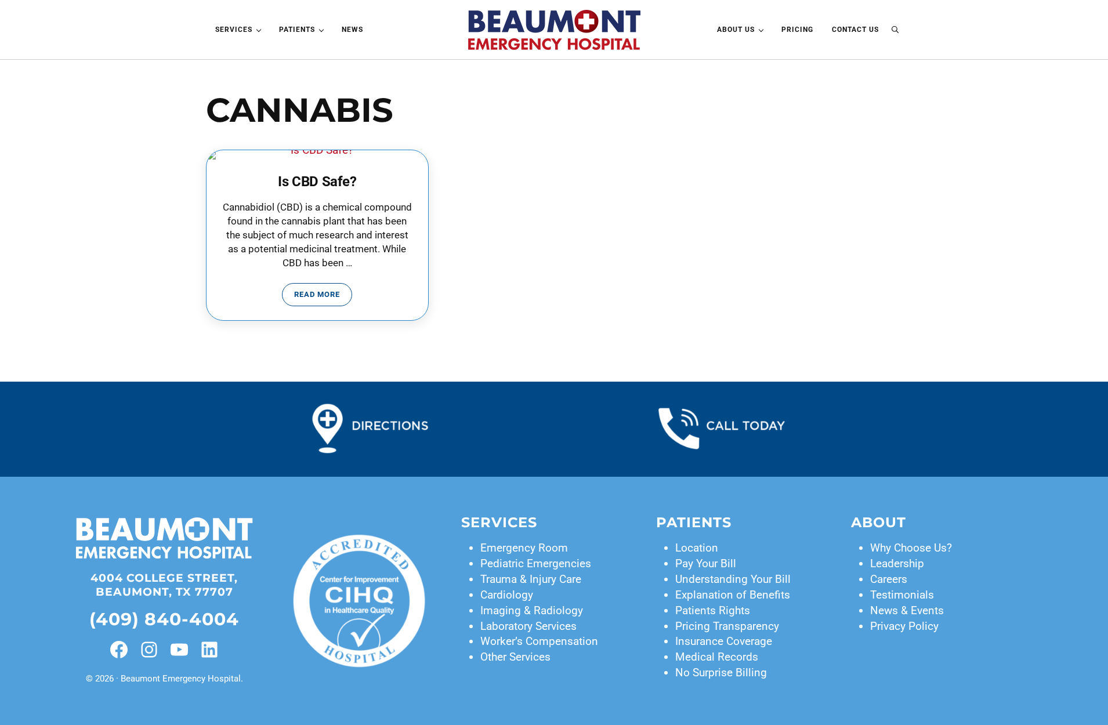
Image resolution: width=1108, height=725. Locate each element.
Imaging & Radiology (531, 610)
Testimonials (902, 594)
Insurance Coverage (723, 641)
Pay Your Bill (705, 563)
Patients (694, 522)
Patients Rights (712, 610)
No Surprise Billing (721, 672)
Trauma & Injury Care (530, 579)
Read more (323, 296)
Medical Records (716, 657)
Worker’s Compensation (539, 641)
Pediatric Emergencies (535, 563)
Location (696, 547)
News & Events (907, 610)
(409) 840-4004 (164, 618)
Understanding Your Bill (733, 579)
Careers (888, 579)
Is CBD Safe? (317, 181)
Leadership (897, 563)
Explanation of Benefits (732, 594)
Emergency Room (524, 547)
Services (499, 522)
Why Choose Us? (911, 547)
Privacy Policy (904, 626)
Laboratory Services (528, 626)
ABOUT (878, 522)
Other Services (515, 657)
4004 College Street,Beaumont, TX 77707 (164, 585)
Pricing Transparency (727, 626)
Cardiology (506, 594)
